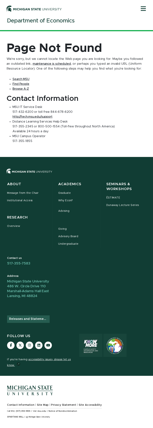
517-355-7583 (18, 263)
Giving (62, 229)
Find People (21, 83)
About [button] (14, 184)
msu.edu (42, 411)
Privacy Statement (63, 405)
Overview (13, 226)
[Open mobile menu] (143, 9)
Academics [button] (69, 184)
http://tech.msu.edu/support (32, 116)
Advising (63, 211)
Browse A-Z (21, 88)
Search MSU (21, 79)
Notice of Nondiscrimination (63, 411)
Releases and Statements (29, 318)
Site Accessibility (90, 405)
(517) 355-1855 (23, 411)
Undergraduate (68, 244)
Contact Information (20, 405)
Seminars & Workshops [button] (119, 186)
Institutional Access (20, 200)
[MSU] (76, 175)
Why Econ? (65, 200)
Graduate (64, 193)
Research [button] (17, 217)
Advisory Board (68, 236)
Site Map (43, 405)
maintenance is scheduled (52, 63)
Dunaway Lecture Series (122, 205)
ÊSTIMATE (113, 197)
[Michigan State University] (34, 8)
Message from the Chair (23, 193)
